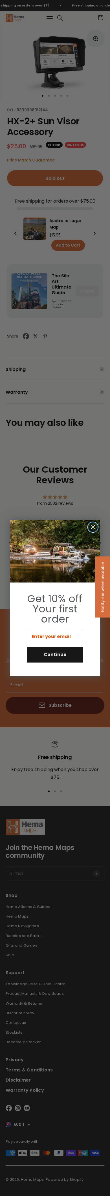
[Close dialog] (93, 527)
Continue (55, 654)
